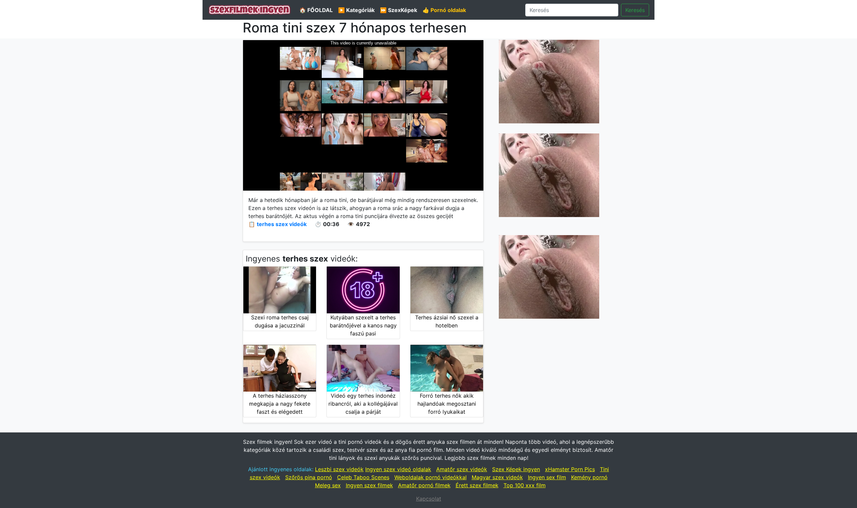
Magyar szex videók (497, 477)
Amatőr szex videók (461, 469)
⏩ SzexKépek (398, 10)
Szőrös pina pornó (308, 477)
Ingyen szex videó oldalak (398, 469)
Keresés (635, 10)
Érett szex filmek (477, 485)
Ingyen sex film (547, 477)
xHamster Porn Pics (570, 469)
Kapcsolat (428, 498)
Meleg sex (328, 485)
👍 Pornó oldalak (444, 10)
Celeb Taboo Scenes (363, 477)
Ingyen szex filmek (369, 485)
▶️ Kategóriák (356, 10)
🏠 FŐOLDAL (316, 10)
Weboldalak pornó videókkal (430, 477)
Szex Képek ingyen (516, 469)
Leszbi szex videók (339, 469)
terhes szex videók (282, 224)
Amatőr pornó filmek (424, 485)
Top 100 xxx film (524, 485)
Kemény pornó (589, 477)
